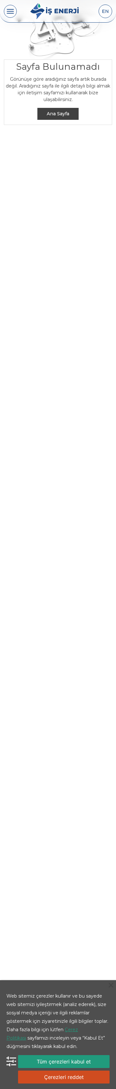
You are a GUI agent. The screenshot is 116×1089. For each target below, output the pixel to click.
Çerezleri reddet (64, 1077)
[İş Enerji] (54, 11)
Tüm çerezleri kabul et (64, 1061)
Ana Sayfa (58, 114)
